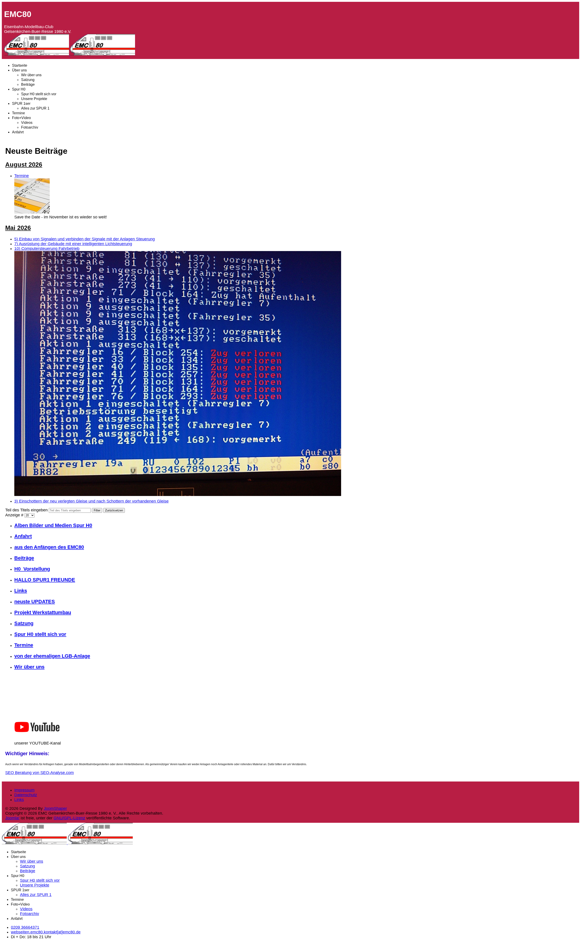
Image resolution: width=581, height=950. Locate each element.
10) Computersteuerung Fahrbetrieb (46, 248)
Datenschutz (25, 795)
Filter (97, 510)
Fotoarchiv (29, 127)
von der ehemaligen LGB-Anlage (52, 656)
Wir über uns (31, 75)
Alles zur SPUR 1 (35, 108)
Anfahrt (18, 132)
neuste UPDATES (34, 601)
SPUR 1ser (21, 103)
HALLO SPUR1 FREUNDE (44, 580)
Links (20, 590)
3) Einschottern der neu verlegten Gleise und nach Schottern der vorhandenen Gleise (91, 501)
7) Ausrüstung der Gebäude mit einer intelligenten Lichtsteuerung (73, 244)
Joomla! (12, 818)
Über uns (19, 70)
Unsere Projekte (34, 99)
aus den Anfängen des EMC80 (49, 547)
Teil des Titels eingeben (27, 510)
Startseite (19, 65)
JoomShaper (55, 808)
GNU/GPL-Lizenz (69, 818)
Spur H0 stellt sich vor (38, 94)
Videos (26, 123)
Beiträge (28, 84)
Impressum (24, 790)
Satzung (27, 80)
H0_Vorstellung (32, 569)
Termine (18, 113)
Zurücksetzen (114, 510)
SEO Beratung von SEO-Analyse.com (39, 772)
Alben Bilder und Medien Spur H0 (53, 525)
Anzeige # (15, 515)
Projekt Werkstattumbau (42, 612)
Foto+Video (21, 118)
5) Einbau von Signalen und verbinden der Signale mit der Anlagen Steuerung (84, 239)
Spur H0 (18, 89)
